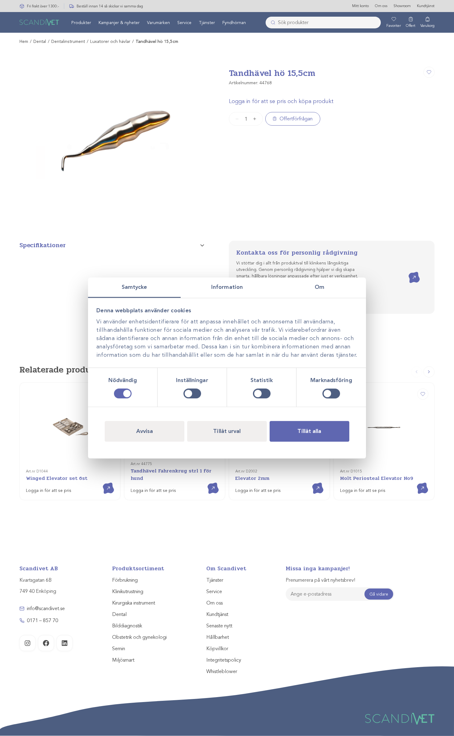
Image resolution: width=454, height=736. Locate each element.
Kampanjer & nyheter (119, 22)
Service (184, 22)
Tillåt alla (309, 431)
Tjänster (207, 22)
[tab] (111, 245)
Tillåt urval (227, 431)
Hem (23, 41)
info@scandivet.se (46, 608)
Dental (39, 41)
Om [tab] (319, 287)
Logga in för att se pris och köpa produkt (281, 101)
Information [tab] (227, 287)
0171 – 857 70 (42, 620)
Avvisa (144, 431)
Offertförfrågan (296, 119)
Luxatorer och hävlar (110, 41)
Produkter (81, 22)
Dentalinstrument (68, 41)
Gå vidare (378, 594)
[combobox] (323, 22)
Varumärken (158, 22)
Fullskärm (184, 216)
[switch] (192, 393)
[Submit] (271, 22)
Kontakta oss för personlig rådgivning (297, 252)
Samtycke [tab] (134, 287)
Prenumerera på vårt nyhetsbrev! (320, 580)
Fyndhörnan (234, 22)
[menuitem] (81, 22)
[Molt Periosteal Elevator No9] (422, 394)
